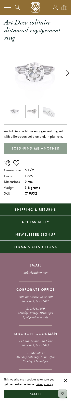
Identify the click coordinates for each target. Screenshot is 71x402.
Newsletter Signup (35, 234)
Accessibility (35, 222)
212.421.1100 (35, 309)
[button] (66, 73)
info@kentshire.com (35, 273)
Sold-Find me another (35, 148)
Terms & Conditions (35, 247)
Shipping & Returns (35, 209)
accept (35, 394)
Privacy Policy (44, 384)
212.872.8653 (35, 353)
